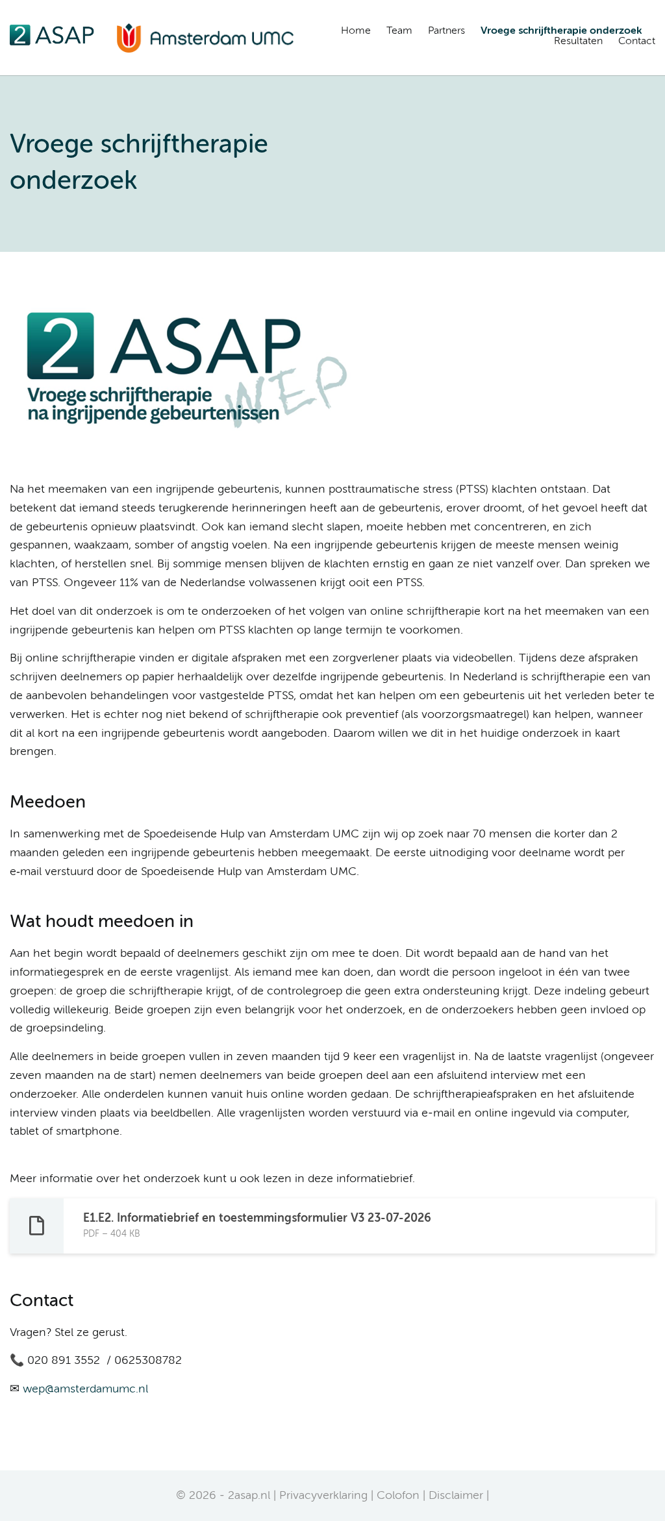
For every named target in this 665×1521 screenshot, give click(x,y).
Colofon (398, 1496)
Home (356, 31)
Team (399, 31)
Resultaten (578, 41)
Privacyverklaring (323, 1496)
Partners (446, 31)
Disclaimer (456, 1496)
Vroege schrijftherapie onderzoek (561, 31)
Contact (636, 41)
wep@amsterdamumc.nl (85, 1389)
